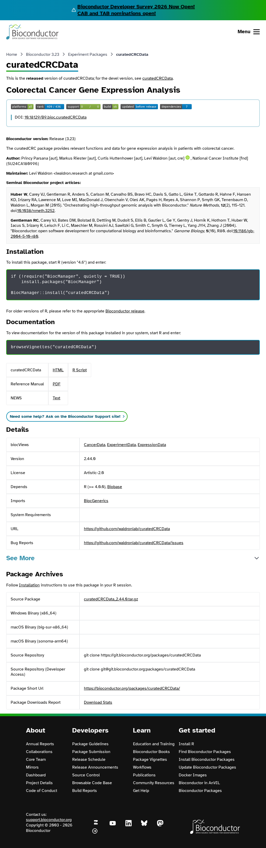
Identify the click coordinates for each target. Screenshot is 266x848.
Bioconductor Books (151, 751)
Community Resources (153, 782)
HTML (58, 370)
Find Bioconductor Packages (205, 751)
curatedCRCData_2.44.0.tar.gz (111, 599)
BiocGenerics (96, 500)
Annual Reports (40, 744)
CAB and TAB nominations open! (116, 13)
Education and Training (154, 744)
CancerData (94, 444)
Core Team (36, 759)
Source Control (86, 775)
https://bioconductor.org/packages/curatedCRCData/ (132, 688)
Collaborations (39, 751)
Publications (144, 775)
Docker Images (193, 775)
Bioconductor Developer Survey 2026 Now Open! (136, 6)
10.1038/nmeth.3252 (36, 210)
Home (11, 54)
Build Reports (84, 790)
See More (20, 558)
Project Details (39, 782)
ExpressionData (152, 444)
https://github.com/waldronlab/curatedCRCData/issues (133, 542)
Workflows (142, 767)
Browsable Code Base (92, 782)
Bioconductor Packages (200, 790)
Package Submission (91, 751)
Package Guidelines (90, 744)
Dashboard (36, 775)
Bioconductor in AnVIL (199, 782)
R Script (79, 370)
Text (56, 398)
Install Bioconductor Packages (207, 759)
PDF (57, 384)
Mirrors (32, 767)
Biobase (114, 486)
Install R (186, 744)
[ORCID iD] (187, 157)
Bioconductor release (124, 311)
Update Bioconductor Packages (207, 767)
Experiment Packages (87, 54)
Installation (29, 585)
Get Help (141, 790)
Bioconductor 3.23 (42, 54)
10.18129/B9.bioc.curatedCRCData (55, 117)
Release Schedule (88, 759)
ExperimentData (121, 444)
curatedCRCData (157, 78)
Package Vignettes (150, 759)
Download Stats (98, 702)
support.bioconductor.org (49, 819)
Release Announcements (95, 767)
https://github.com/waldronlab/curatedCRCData (127, 528)
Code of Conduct (41, 790)
